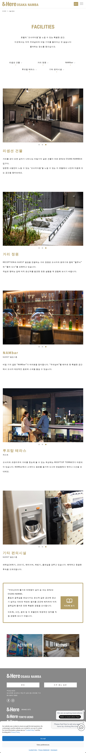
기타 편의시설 (55, 69)
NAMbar (69, 62)
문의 (23, 685)
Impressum (54, 750)
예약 (76, 4)
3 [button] (46, 145)
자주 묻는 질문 (60, 685)
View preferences (43, 745)
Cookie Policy (30, 730)
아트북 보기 (69, 605)
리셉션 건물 (14, 62)
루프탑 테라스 (28, 69)
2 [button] (43, 145)
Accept (43, 738)
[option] (43, 115)
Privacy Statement (43, 750)
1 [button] (40, 145)
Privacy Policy (15, 732)
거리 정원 (42, 62)
